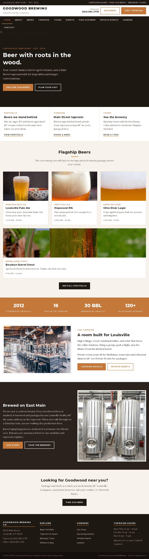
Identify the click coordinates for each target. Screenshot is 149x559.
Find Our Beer (117, 2)
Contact (9, 27)
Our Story (12, 445)
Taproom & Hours (48, 534)
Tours (58, 20)
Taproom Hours (97, 2)
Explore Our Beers (18, 87)
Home (7, 20)
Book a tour (111, 135)
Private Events (109, 20)
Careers (128, 20)
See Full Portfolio (74, 286)
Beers (30, 20)
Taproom (43, 20)
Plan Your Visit (48, 87)
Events (70, 20)
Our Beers (110, 10)
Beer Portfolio (47, 529)
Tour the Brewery (39, 445)
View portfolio (13, 135)
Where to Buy (47, 542)
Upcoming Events (85, 534)
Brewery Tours (137, 2)
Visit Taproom (134, 10)
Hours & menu (62, 135)
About (19, 20)
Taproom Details (91, 367)
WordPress (121, 555)
